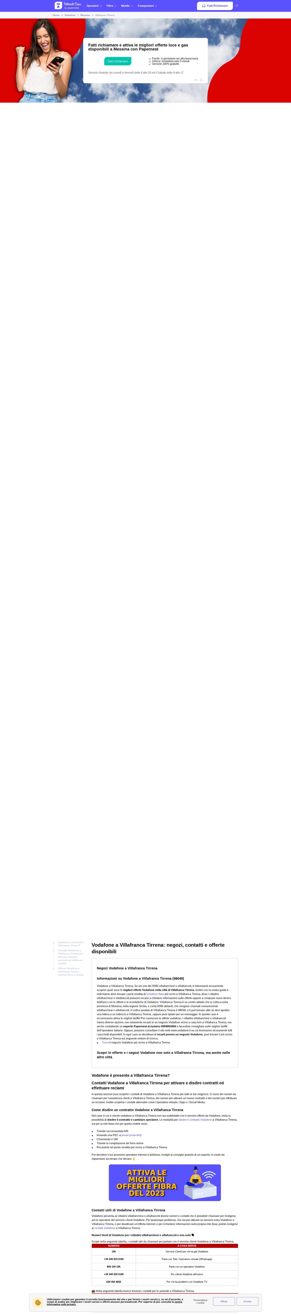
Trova (105, 1042)
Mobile (125, 5)
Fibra (110, 5)
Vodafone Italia (155, 994)
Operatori (93, 5)
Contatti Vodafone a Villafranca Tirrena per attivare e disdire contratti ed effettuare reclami (70, 957)
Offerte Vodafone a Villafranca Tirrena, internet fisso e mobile (71, 971)
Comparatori (146, 5)
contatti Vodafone (104, 1228)
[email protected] (131, 1135)
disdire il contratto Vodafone (196, 1119)
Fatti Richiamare (217, 5)
